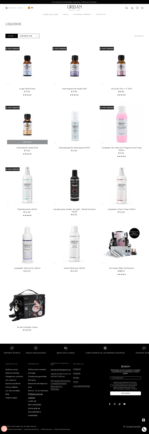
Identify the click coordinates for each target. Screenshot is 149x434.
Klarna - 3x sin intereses (38, 390)
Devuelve (32, 380)
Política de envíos (46, 429)
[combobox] (30, 8)
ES (32, 8)
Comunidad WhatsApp (81, 386)
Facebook (76, 373)
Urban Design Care (17, 426)
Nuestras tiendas (12, 373)
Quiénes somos (11, 369)
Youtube (76, 377)
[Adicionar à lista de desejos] (8, 84)
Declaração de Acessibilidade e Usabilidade (34, 411)
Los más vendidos (12, 390)
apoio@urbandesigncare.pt (61, 370)
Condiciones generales (37, 376)
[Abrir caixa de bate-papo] (144, 429)
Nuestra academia (13, 383)
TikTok (75, 382)
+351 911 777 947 (56, 374)
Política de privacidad (37, 369)
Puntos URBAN (11, 387)
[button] (126, 8)
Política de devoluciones (62, 429)
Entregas (32, 373)
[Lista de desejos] (137, 7)
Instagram (77, 369)
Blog (7, 394)
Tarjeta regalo (11, 398)
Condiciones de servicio (31, 429)
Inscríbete (125, 393)
